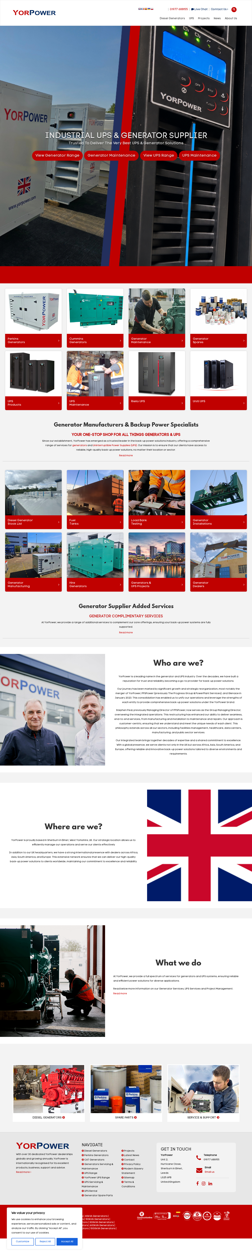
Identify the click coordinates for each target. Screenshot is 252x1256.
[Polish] (152, 9)
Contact (129, 1160)
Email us (209, 1172)
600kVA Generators (102, 1225)
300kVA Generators (101, 1222)
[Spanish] (146, 9)
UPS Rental (90, 1191)
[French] (142, 9)
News (217, 18)
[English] (139, 9)
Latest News (131, 1155)
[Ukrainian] (149, 9)
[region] (44, 1228)
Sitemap (129, 1177)
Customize (22, 1241)
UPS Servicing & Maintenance (92, 1184)
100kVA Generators (97, 1219)
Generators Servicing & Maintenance (97, 1166)
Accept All (67, 1241)
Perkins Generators (96, 1155)
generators (79, 445)
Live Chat (201, 9)
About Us (231, 18)
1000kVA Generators (102, 1228)
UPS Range (90, 1173)
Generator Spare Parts (98, 1195)
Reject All (45, 1241)
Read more (23, 1172)
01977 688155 (179, 9)
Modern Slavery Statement (132, 1171)
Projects (204, 18)
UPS (191, 18)
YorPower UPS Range (97, 1177)
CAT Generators (94, 1160)
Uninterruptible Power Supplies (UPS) (115, 445)
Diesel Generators (172, 18)
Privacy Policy (132, 1164)
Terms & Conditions (128, 1184)
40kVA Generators (96, 1216)
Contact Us (219, 9)
